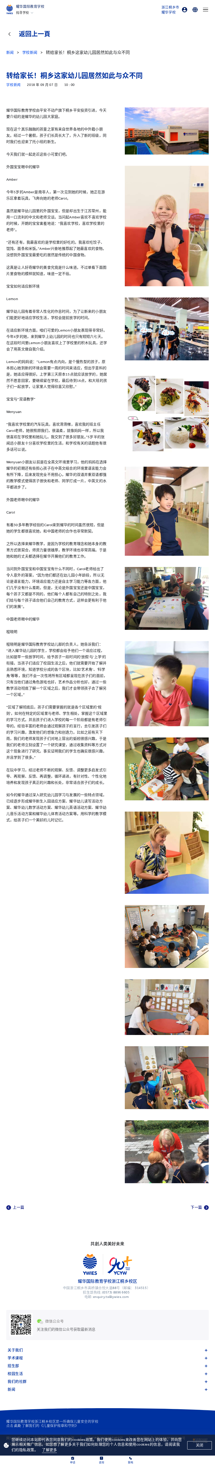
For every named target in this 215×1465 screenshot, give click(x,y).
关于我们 (15, 1350)
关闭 (199, 1445)
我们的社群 (17, 1381)
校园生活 (15, 1374)
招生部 (13, 1366)
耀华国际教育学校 (30, 6)
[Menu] (205, 10)
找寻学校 (22, 13)
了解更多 (49, 1450)
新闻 (11, 1389)
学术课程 (15, 1358)
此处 (17, 1426)
